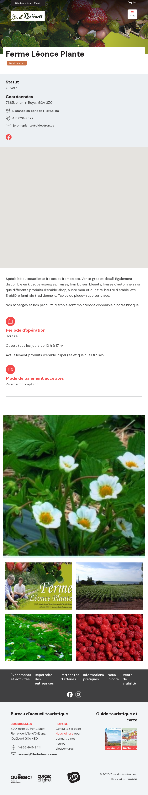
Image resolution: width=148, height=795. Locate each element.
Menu (132, 15)
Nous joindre (113, 677)
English (132, 2)
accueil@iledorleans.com (37, 754)
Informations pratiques (93, 677)
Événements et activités (21, 677)
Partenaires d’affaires (70, 677)
